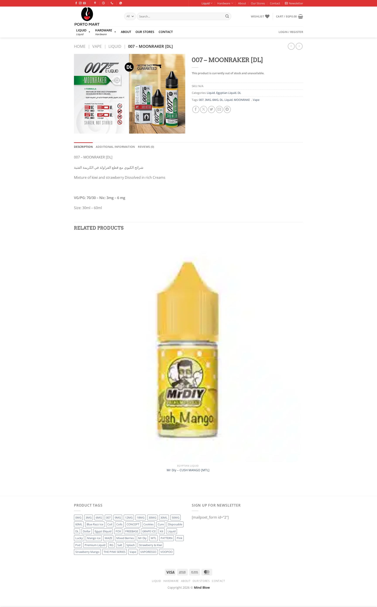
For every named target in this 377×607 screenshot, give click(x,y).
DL (239, 93)
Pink (179, 538)
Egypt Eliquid (103, 531)
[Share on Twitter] (211, 109)
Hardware (223, 3)
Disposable (175, 524)
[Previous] (76, 488)
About (242, 3)
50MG (175, 517)
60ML (78, 524)
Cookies (148, 524)
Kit (161, 531)
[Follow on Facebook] (76, 3)
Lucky (79, 538)
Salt (119, 545)
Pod (78, 545)
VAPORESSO (148, 552)
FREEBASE (131, 531)
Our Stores (258, 3)
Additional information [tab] (115, 147)
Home (80, 46)
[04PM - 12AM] (104, 3)
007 (201, 100)
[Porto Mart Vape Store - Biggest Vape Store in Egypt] (96, 16)
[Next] (88, 488)
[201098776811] (121, 3)
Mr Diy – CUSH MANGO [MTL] (188, 470)
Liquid (206, 3)
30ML (164, 517)
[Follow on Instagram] (80, 3)
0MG (78, 517)
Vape (97, 46)
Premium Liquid (95, 545)
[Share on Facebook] (195, 109)
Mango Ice (94, 538)
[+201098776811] (112, 3)
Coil (109, 524)
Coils (119, 524)
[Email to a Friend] (219, 109)
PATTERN (167, 538)
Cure (161, 524)
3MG (208, 100)
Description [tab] (83, 147)
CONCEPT (133, 524)
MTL (153, 538)
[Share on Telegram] (227, 109)
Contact (275, 3)
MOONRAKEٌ (243, 100)
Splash (130, 545)
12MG (129, 517)
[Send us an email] (84, 3)
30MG (152, 517)
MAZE (108, 538)
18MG (140, 517)
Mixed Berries (125, 538)
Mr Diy (142, 538)
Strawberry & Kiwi (150, 545)
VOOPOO (166, 552)
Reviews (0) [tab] (146, 147)
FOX (118, 531)
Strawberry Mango (87, 552)
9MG (118, 517)
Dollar (87, 531)
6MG (215, 100)
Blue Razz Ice (95, 524)
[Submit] (227, 16)
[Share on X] (203, 109)
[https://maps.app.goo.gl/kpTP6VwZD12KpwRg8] (95, 3)
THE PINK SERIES (114, 552)
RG (111, 545)
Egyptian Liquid (226, 93)
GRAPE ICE (149, 531)
